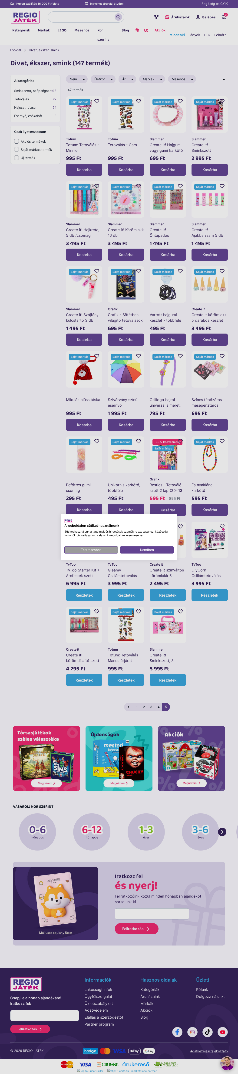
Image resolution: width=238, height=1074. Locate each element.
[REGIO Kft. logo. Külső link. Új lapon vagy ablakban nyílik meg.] (68, 521)
